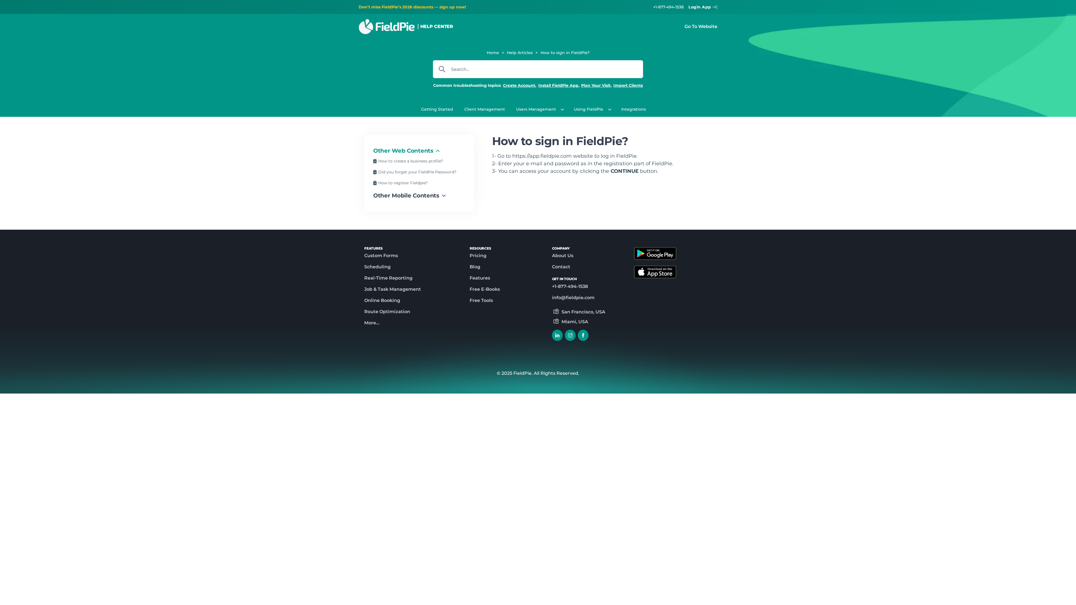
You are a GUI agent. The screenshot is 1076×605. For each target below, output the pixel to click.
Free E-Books (485, 289)
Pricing (478, 255)
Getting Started (437, 109)
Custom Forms (381, 255)
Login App (699, 7)
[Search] (442, 69)
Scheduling (377, 266)
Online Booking (382, 300)
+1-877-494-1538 (668, 7)
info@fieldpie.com (573, 297)
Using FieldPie (588, 109)
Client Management (484, 109)
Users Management (536, 109)
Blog (475, 266)
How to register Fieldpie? (403, 182)
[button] (419, 151)
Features (480, 278)
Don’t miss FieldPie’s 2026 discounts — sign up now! (412, 7)
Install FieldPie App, (558, 85)
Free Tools (481, 300)
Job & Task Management (392, 289)
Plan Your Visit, (596, 85)
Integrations (633, 109)
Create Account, (519, 85)
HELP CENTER (436, 26)
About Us (562, 255)
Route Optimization (387, 311)
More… (371, 322)
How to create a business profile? (410, 161)
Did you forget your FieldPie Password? (417, 171)
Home (493, 52)
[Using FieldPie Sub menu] (611, 109)
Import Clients (628, 85)
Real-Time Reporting (388, 278)
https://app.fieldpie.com (542, 156)
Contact (561, 266)
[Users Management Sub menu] (563, 109)
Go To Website (701, 26)
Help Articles (520, 52)
